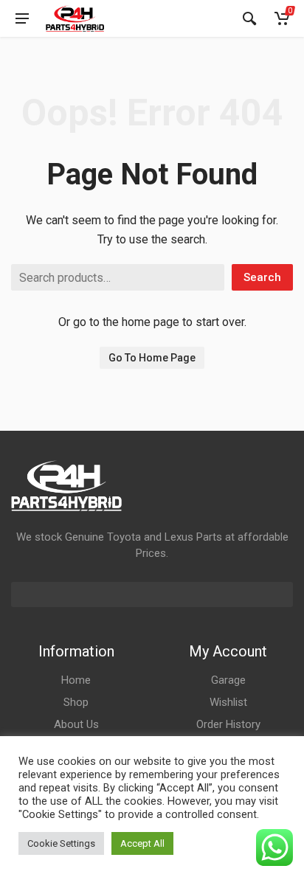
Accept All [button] (142, 843)
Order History (228, 724)
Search (262, 277)
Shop (76, 702)
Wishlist (228, 702)
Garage (228, 680)
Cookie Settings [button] (61, 843)
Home (76, 680)
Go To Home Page (152, 358)
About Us (76, 724)
